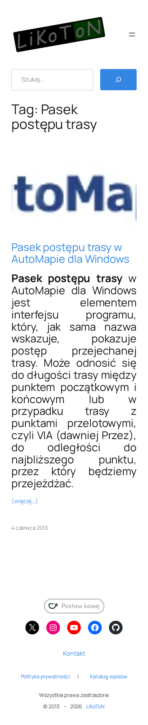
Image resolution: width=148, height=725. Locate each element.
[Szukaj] (118, 79)
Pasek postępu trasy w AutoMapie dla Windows (70, 253)
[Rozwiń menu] (132, 34)
